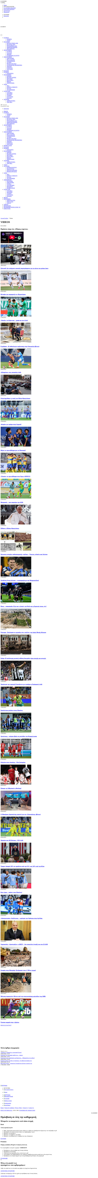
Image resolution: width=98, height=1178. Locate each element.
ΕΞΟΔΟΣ (9, 98)
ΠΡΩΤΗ (6, 111)
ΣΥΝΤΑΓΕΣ (10, 96)
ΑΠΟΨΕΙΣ (6, 99)
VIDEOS (6, 204)
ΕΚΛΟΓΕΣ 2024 (11, 44)
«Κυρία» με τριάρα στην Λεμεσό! (11, 424)
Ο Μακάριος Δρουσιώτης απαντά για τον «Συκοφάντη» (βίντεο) (21, 814)
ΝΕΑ (8, 85)
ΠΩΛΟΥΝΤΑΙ (10, 168)
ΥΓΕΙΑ (8, 40)
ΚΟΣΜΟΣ (6, 72)
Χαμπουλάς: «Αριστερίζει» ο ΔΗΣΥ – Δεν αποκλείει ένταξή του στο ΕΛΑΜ (24, 944)
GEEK (5, 84)
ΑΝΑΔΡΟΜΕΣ (10, 185)
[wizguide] (6, 1098)
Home (5, 5)
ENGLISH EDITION (9, 9)
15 (8, 1025)
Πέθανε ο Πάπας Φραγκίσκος (10, 528)
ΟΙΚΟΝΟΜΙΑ (10, 58)
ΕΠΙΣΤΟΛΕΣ (7, 208)
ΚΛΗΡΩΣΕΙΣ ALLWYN (13, 55)
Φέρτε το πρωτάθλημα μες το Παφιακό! (13, 450)
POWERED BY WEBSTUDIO (27, 1110)
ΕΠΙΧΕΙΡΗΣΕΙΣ (11, 61)
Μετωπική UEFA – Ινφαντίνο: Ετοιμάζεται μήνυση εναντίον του (16, 1063)
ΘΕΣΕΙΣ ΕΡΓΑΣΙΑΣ (12, 171)
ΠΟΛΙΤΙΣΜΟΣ (7, 74)
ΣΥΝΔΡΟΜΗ (4, 1158)
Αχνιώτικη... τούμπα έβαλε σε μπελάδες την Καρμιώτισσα (19, 736)
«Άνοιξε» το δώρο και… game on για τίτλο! (14, 320)
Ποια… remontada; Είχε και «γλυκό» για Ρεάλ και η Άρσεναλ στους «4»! (23, 606)
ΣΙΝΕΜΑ (9, 76)
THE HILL (9, 102)
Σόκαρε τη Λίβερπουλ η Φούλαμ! (11, 788)
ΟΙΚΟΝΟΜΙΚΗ (8, 57)
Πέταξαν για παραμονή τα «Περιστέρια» (13, 294)
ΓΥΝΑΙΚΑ (9, 92)
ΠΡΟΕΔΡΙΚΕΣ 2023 (12, 46)
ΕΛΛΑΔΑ (9, 52)
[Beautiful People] (8, 1096)
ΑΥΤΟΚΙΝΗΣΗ (11, 89)
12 (4, 1025)
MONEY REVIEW (11, 63)
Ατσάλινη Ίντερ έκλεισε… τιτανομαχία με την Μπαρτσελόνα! (20, 580)
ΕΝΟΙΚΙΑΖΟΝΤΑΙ (12, 167)
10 (2, 1025)
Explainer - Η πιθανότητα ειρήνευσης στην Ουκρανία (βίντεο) (20, 346)
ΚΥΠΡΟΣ (6, 37)
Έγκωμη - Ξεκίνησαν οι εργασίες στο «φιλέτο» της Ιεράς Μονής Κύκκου (23, 632)
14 (7, 1025)
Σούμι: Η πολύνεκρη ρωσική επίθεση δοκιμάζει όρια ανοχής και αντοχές (23, 658)
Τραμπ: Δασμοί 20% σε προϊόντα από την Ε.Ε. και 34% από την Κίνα (22, 866)
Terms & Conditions (9, 1107)
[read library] (7, 1105)
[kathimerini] (7, 1095)
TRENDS (9, 66)
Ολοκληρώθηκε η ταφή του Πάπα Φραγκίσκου (15, 398)
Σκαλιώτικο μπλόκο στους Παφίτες (12, 710)
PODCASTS (10, 201)
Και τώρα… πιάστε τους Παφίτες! (11, 892)
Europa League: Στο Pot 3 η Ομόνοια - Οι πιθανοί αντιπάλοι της (16, 1060)
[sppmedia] (4, 1085)
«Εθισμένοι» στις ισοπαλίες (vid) (11, 372)
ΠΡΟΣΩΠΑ (10, 186)
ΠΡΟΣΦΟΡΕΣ (7, 205)
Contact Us (31, 1107)
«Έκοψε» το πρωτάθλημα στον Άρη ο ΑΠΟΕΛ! (15, 476)
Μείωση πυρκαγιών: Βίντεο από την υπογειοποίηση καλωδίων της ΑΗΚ (23, 996)
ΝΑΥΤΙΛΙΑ (10, 69)
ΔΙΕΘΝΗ (9, 54)
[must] (5, 1092)
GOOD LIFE (7, 91)
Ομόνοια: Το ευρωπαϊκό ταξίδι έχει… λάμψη (12, 1055)
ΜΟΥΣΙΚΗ (9, 78)
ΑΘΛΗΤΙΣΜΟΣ (8, 50)
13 (6, 1025)
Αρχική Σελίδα (4, 218)
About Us (25, 1107)
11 (3, 1025)
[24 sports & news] (8, 1089)
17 (10, 1025)
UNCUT (9, 203)
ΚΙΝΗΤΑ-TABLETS (12, 87)
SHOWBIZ (9, 94)
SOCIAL (9, 88)
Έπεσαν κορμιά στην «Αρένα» (10, 1022)
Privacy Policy (18, 1107)
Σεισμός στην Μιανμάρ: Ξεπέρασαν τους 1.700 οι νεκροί (18, 970)
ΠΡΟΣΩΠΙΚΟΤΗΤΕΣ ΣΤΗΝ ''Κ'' (12, 207)
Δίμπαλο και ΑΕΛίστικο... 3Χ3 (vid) (12, 840)
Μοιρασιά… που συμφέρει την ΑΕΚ (12, 502)
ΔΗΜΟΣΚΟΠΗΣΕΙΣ (12, 47)
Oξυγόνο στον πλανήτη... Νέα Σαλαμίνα (13, 762)
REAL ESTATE (11, 59)
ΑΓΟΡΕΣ (9, 62)
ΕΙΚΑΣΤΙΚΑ (10, 80)
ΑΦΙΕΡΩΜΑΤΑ (8, 179)
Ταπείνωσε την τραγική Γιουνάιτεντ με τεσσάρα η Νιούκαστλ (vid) (21, 684)
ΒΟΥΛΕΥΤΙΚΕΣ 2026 (12, 43)
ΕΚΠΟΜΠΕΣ (7, 199)
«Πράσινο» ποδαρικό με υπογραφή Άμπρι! (11, 1052)
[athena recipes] (8, 1100)
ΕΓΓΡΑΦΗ (3, 1138)
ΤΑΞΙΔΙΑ (9, 95)
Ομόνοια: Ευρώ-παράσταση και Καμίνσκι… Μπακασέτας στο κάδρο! (18, 1058)
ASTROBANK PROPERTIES (14, 65)
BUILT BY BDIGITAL (6, 1110)
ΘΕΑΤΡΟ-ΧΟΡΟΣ (11, 77)
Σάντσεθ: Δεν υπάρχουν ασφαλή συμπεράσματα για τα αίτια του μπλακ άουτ (24, 268)
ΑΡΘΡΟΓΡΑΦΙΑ (11, 100)
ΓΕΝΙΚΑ (9, 184)
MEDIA (6, 197)
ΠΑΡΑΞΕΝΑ (10, 73)
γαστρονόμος (7, 10)
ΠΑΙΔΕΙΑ (9, 39)
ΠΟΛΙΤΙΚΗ (7, 41)
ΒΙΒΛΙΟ (9, 81)
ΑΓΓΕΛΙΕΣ (6, 166)
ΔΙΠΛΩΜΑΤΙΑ (11, 48)
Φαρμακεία (6, 12)
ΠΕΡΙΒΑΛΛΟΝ (8, 145)
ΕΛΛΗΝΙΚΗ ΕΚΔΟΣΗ (10, 8)
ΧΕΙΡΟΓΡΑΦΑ (10, 83)
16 (9, 1025)
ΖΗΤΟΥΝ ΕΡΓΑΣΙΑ (12, 170)
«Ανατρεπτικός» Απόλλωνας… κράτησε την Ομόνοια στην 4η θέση (21, 918)
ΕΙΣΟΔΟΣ (6, 16)
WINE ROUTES (11, 200)
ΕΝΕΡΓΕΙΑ (10, 68)
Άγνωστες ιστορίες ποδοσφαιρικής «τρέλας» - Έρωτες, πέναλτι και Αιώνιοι (24, 554)
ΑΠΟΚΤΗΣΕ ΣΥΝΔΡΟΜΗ (8, 1171)
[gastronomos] (7, 1103)
